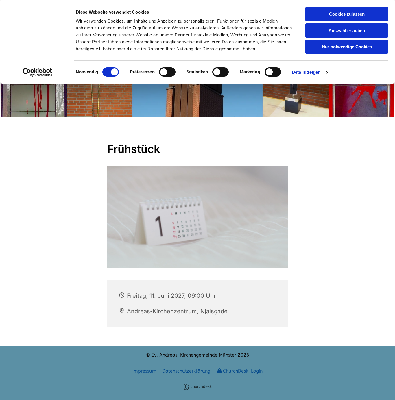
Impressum (144, 371)
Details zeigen (306, 72)
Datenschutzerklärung (186, 371)
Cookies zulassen (347, 14)
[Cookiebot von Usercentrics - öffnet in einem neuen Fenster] (37, 72)
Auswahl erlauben (346, 30)
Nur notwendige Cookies (347, 46)
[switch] (167, 72)
